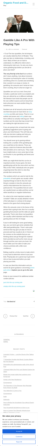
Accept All (19, 431)
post (14, 286)
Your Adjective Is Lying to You (12, 390)
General (24, 49)
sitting (22, 116)
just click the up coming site (12, 282)
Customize (19, 436)
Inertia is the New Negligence (12, 379)
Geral (5, 341)
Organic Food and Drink (16, 2)
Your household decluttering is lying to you (16, 407)
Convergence (7, 382)
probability (7, 178)
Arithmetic (6, 399)
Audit (5, 396)
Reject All (19, 442)
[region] (19, 429)
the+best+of (11, 301)
